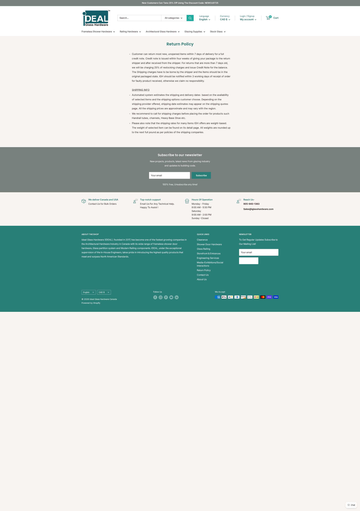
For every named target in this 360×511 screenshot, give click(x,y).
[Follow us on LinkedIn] (177, 297)
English (86, 292)
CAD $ (102, 292)
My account (247, 19)
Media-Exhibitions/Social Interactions (210, 264)
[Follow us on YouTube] (171, 297)
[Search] (190, 18)
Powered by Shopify (91, 303)
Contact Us (203, 274)
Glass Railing (203, 248)
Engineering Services (208, 258)
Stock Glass (216, 31)
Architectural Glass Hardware (161, 31)
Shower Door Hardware (209, 244)
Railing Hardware (129, 31)
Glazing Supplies (193, 31)
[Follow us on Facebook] (155, 297)
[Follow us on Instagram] (161, 297)
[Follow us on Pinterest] (166, 297)
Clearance (202, 239)
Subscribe (201, 175)
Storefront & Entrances (208, 253)
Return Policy (204, 270)
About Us (202, 279)
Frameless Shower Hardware (97, 31)
